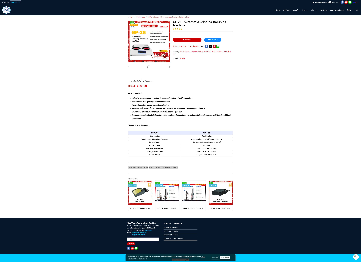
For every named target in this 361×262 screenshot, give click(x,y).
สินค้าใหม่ (207, 51)
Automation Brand (171, 227)
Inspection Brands (171, 235)
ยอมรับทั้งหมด (225, 258)
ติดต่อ (349, 10)
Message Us (214, 39)
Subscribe (131, 243)
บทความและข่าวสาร (337, 10)
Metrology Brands (171, 231)
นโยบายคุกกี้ (143, 259)
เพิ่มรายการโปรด (180, 46)
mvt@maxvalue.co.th (138, 235)
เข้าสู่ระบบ (5, 2)
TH (356, 2)
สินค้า (304, 10)
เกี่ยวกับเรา (286, 10)
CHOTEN (182, 58)
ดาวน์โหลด (323, 10)
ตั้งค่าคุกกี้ (215, 258)
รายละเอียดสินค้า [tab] (135, 81)
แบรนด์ (295, 10)
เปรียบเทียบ (195, 46)
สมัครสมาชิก (15, 2)
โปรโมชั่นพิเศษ (185, 51)
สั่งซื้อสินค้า (188, 39)
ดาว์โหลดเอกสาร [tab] (148, 81)
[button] (357, 10)
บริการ (313, 10)
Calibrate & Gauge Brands (174, 238)
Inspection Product (197, 51)
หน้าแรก (277, 10)
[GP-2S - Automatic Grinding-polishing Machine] (149, 41)
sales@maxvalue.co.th (139, 232)
